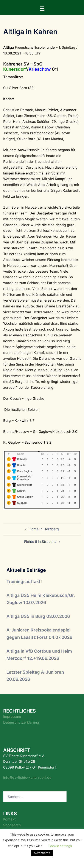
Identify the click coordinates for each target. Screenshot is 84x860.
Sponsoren (12, 825)
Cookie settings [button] (60, 846)
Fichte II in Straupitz (40, 541)
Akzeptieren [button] (42, 853)
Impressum (12, 716)
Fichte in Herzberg (44, 529)
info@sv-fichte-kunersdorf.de (27, 777)
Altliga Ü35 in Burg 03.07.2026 (38, 616)
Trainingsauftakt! (24, 581)
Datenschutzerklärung (21, 722)
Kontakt (9, 819)
